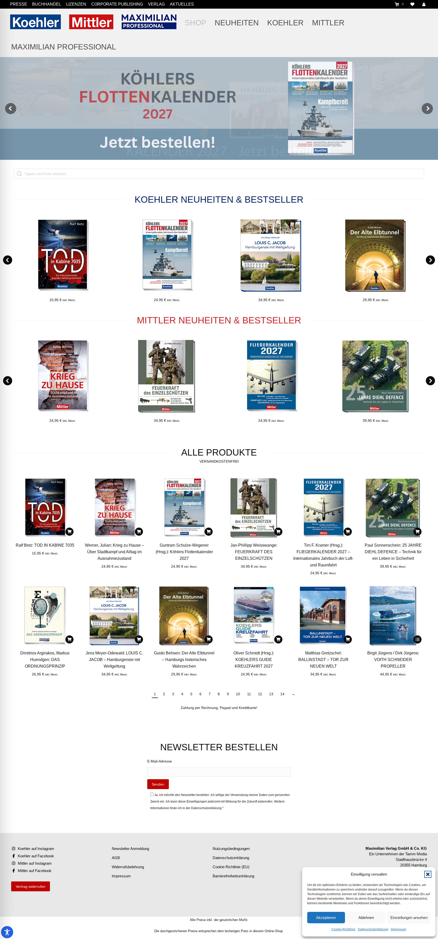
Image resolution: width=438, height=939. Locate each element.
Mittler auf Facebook (34, 870)
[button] (427, 874)
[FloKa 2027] (219, 108)
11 (249, 694)
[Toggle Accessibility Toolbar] (7, 932)
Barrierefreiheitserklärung (233, 876)
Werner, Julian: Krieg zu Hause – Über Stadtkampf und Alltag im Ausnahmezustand (114, 552)
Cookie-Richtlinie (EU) (231, 867)
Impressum (398, 929)
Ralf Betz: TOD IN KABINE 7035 (45, 545)
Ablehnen (366, 917)
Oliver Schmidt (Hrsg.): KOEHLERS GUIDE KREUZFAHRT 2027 (253, 659)
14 (282, 694)
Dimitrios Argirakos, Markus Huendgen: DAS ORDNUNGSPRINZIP (44, 659)
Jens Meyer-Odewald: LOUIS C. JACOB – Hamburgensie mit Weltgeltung (114, 659)
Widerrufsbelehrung (128, 867)
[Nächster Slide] (427, 108)
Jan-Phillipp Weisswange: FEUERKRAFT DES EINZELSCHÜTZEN (253, 552)
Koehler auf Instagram (36, 848)
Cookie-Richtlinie (343, 929)
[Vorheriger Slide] (10, 108)
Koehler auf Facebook (36, 856)
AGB (116, 858)
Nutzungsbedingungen (231, 848)
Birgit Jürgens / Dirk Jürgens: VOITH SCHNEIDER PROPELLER (393, 659)
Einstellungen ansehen (409, 917)
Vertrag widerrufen (30, 886)
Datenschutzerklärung (373, 929)
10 (238, 694)
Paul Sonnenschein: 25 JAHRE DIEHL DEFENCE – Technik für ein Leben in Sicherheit (393, 552)
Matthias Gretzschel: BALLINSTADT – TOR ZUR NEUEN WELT (323, 659)
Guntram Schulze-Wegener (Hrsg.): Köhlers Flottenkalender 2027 (184, 552)
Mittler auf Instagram (35, 863)
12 (260, 694)
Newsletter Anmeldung (130, 848)
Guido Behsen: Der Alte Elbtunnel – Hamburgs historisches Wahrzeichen (184, 659)
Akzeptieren (326, 917)
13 (271, 694)
